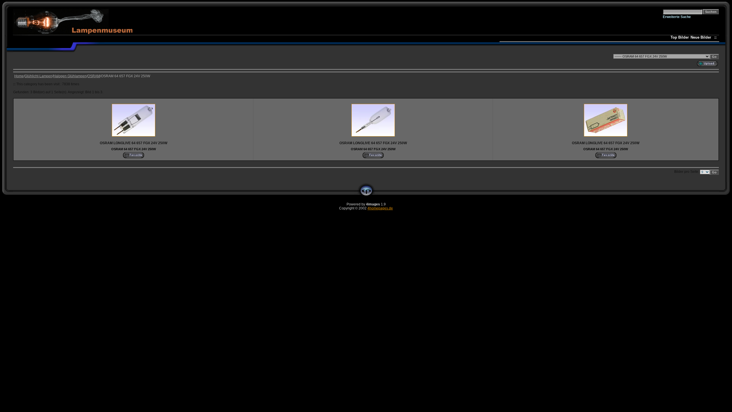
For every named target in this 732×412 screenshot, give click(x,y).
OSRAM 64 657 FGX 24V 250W (133, 149)
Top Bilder (680, 37)
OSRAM (93, 76)
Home (19, 76)
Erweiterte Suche (677, 17)
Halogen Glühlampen (70, 76)
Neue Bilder (702, 37)
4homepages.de (380, 208)
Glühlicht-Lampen (38, 76)
